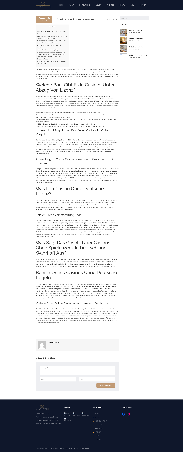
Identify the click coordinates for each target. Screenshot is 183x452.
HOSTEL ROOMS (84, 5)
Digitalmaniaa (84, 448)
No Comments (111, 19)
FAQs (132, 5)
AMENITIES (110, 5)
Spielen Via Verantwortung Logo (48, 50)
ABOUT (71, 5)
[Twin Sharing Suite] (86, 414)
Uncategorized (88, 19)
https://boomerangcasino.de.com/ (95, 318)
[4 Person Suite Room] (68, 414)
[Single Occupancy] (77, 414)
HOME (61, 5)
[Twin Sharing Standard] (68, 420)
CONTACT (143, 5)
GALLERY (98, 5)
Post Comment (105, 385)
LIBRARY (122, 5)
